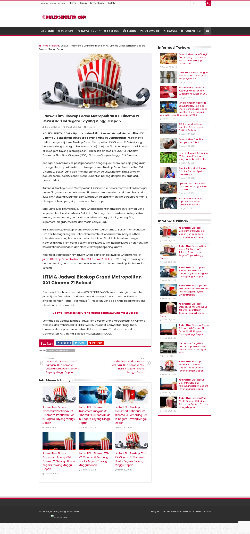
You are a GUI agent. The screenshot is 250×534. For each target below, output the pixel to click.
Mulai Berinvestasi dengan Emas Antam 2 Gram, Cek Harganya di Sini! (193, 75)
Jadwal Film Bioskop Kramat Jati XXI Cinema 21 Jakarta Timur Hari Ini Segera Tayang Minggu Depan (183, 310)
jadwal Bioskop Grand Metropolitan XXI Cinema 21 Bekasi (78, 259)
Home (73, 3)
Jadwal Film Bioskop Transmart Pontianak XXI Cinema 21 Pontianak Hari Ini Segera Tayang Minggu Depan (59, 415)
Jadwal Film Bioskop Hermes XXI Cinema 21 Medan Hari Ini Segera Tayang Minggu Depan (191, 366)
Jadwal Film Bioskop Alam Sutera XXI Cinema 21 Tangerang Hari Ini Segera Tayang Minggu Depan (193, 272)
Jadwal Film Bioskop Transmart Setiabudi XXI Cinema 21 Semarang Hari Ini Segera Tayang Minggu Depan (131, 415)
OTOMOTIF (152, 31)
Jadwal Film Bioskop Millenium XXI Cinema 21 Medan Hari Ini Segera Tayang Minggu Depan (192, 232)
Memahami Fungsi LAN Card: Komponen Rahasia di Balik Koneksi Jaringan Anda (193, 348)
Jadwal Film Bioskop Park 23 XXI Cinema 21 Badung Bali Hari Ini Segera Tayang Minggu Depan (193, 402)
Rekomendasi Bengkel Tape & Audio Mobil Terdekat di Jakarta (191, 201)
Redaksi (112, 3)
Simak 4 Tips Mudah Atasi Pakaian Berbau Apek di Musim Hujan (192, 171)
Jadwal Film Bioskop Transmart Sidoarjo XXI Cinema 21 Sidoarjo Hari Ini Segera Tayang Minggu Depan (59, 461)
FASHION (113, 31)
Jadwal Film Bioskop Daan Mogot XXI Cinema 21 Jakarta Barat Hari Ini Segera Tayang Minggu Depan (183, 252)
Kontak (83, 3)
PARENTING (193, 31)
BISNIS (49, 31)
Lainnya (55, 45)
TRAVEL (171, 31)
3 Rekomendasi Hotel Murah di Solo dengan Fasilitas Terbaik (191, 127)
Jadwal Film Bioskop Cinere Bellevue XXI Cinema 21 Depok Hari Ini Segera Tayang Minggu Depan (194, 329)
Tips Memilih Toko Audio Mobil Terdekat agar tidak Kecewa (193, 186)
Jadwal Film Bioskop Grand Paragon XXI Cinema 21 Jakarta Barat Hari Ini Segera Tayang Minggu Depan (62, 365)
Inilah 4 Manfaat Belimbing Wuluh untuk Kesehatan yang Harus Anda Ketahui (193, 156)
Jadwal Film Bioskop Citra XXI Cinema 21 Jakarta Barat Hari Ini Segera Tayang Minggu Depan (194, 290)
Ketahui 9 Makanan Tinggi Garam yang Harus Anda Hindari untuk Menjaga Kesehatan (193, 59)
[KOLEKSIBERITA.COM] (64, 16)
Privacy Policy (97, 3)
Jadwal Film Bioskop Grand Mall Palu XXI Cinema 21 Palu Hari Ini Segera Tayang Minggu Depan (128, 365)
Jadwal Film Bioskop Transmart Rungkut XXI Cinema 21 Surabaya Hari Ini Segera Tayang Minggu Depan (95, 415)
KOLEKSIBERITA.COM (175, 511)
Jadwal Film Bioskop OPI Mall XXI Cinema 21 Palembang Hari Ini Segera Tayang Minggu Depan (193, 384)
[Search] (208, 3)
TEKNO (131, 31)
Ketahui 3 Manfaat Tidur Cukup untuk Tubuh (191, 141)
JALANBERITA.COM (201, 511)
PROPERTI (67, 31)
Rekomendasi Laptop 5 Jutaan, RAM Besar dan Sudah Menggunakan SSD (193, 90)
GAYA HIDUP (89, 31)
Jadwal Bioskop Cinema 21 (61, 350)
